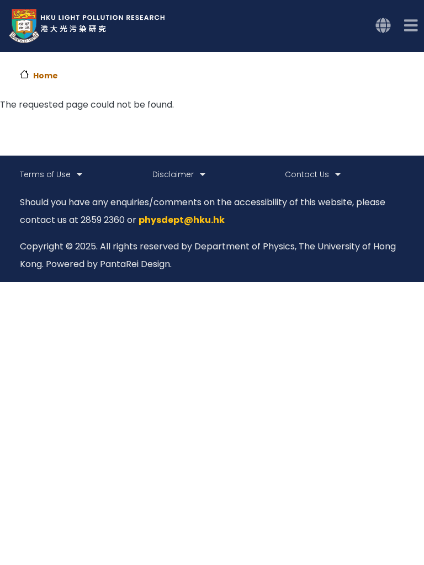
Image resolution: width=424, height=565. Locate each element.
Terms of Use (45, 174)
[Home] (87, 26)
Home (45, 75)
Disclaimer (173, 174)
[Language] (383, 26)
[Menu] (411, 26)
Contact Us (307, 174)
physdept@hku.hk (182, 220)
